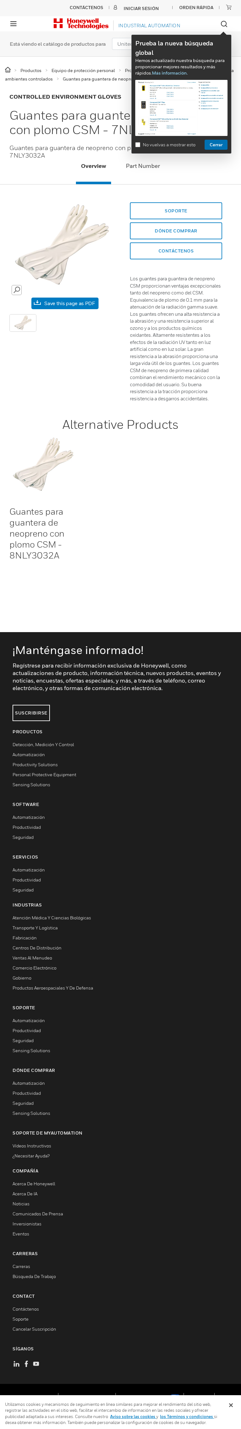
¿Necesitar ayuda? (31, 1155)
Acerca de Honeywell (34, 1183)
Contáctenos (26, 1309)
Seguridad (23, 837)
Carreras (21, 1266)
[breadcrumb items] (8, 70)
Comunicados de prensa (38, 1213)
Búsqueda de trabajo (34, 1276)
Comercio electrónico (34, 967)
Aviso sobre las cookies (133, 1416)
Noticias (21, 1203)
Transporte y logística (35, 927)
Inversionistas (27, 1223)
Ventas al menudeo (32, 957)
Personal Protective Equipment (44, 774)
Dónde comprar (176, 230)
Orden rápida (196, 7)
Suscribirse (31, 712)
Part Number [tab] (143, 166)
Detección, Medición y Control (43, 744)
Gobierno (22, 977)
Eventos (21, 1233)
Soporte (176, 210)
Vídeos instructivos (32, 1145)
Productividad (27, 827)
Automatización (29, 754)
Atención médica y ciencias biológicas (52, 917)
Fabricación (25, 937)
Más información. (170, 72)
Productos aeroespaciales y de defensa (53, 987)
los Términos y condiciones (187, 1416)
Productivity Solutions (35, 764)
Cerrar (216, 144)
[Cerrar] (231, 1405)
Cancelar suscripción (34, 1329)
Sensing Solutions (31, 784)
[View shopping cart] (229, 7)
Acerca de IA (25, 1193)
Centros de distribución (37, 947)
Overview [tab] (93, 166)
